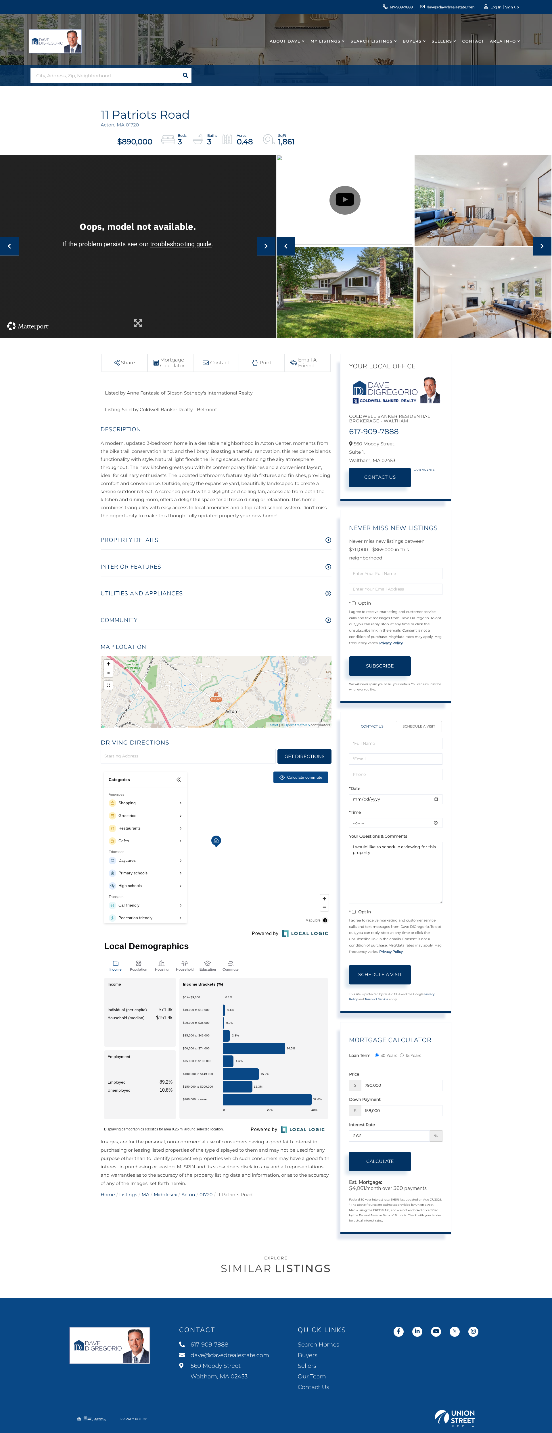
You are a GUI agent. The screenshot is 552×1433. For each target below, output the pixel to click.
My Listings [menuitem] (325, 41)
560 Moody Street (218, 1371)
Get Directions (305, 756)
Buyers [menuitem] (412, 41)
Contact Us (380, 477)
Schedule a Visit (418, 726)
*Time (355, 812)
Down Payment (365, 1099)
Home (108, 1195)
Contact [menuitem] (473, 41)
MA (146, 1195)
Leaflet (273, 725)
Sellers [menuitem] (442, 41)
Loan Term (359, 1055)
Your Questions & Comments (378, 836)
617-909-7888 (401, 7)
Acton (188, 1195)
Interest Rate (362, 1124)
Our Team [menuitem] (312, 1376)
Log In (495, 7)
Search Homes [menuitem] (318, 1344)
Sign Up (512, 7)
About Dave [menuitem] (285, 41)
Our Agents (424, 470)
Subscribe (380, 666)
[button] (185, 75)
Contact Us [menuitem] (313, 1387)
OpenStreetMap (297, 725)
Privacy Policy (391, 643)
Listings (128, 1195)
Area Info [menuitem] (503, 41)
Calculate (380, 1161)
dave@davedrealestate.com (451, 7)
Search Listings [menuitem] (372, 41)
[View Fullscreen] (108, 685)
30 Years (389, 1055)
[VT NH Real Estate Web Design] (455, 1418)
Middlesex (165, 1195)
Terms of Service (376, 999)
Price (354, 1074)
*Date (354, 788)
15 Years (413, 1055)
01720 (206, 1195)
